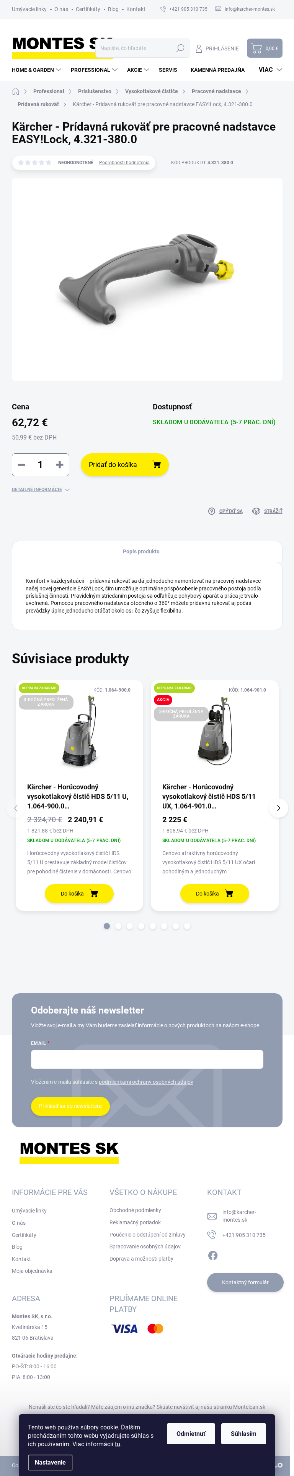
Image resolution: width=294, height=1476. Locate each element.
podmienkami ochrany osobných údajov (146, 1082)
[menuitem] (37, 69)
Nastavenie (50, 1462)
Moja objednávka (32, 1271)
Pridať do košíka (113, 465)
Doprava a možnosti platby (141, 1259)
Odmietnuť (191, 1433)
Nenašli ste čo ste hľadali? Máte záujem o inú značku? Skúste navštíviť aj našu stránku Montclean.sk (147, 1407)
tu (117, 1444)
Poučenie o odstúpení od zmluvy (147, 1235)
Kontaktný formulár (245, 1282)
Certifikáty (88, 9)
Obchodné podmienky (135, 1210)
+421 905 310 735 (244, 1235)
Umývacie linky (29, 9)
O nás (61, 9)
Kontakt (135, 9)
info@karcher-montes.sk (239, 1216)
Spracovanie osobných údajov (145, 1246)
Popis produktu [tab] (141, 551)
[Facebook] (213, 1254)
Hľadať (180, 48)
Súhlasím (243, 1433)
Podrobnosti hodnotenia (124, 162)
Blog (113, 9)
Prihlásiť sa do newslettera (70, 1106)
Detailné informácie (37, 489)
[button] (107, 926)
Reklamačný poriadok (135, 1222)
